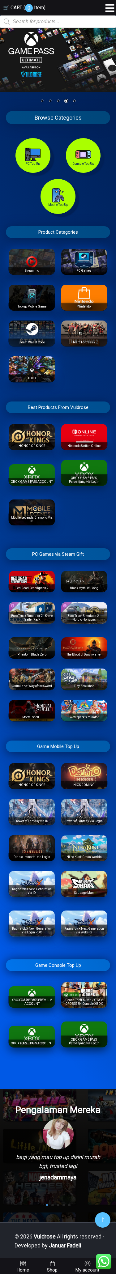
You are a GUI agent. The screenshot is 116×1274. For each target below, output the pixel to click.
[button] (109, 6)
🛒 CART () (24, 8)
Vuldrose (45, 1236)
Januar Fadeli (65, 1245)
